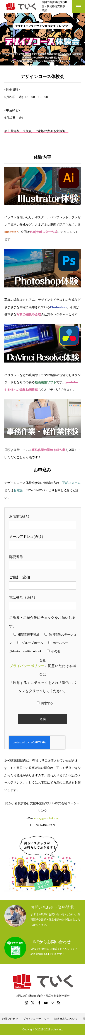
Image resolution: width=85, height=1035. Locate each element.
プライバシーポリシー (27, 666)
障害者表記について (66, 1018)
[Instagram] (26, 1003)
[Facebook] (39, 1003)
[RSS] (59, 1003)
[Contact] (52, 1003)
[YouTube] (46, 1003)
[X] (33, 1003)
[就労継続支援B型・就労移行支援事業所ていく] (20, 6)
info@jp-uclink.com (47, 818)
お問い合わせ (10, 1018)
